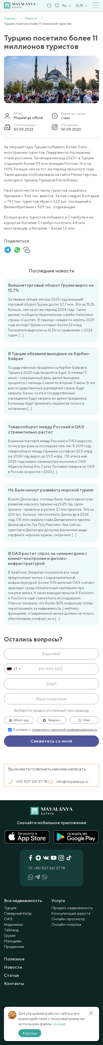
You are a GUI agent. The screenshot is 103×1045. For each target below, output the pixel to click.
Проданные (14, 946)
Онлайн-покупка (66, 924)
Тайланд (11, 930)
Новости (13, 967)
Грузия (9, 935)
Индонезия (13, 924)
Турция (10, 908)
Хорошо (29, 1033)
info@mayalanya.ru (72, 781)
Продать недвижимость (72, 908)
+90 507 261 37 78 (32, 781)
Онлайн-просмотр (68, 919)
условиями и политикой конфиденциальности (64, 730)
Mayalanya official (28, 118)
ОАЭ (8, 919)
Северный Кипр (18, 913)
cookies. (59, 1024)
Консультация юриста (71, 913)
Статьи (11, 975)
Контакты (14, 983)
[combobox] (13, 669)
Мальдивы (12, 941)
